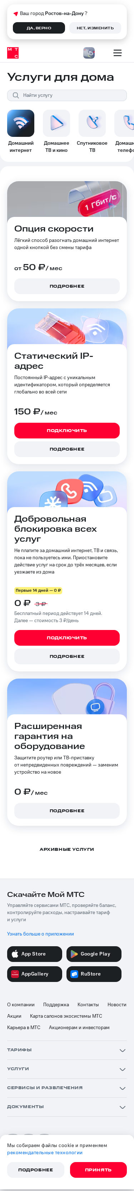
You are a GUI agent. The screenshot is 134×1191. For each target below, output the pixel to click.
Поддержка (56, 1004)
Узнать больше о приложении (40, 934)
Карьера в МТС (23, 1027)
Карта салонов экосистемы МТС (66, 1016)
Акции (14, 1016)
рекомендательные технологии (45, 1152)
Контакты (88, 1004)
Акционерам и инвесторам (79, 1027)
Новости (117, 1004)
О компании (21, 1004)
